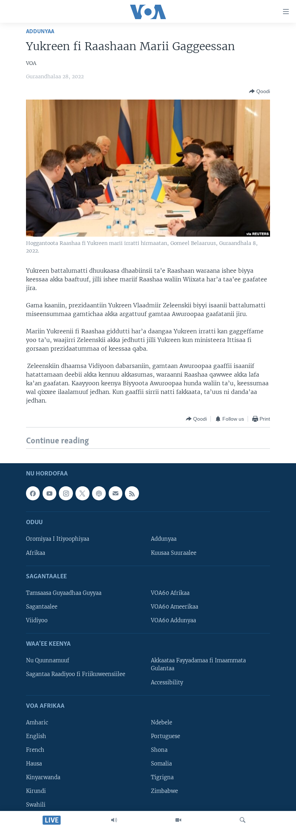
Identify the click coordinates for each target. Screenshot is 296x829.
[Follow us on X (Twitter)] (82, 493)
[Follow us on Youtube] (49, 493)
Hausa (34, 763)
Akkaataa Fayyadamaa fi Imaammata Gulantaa (198, 664)
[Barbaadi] (242, 820)
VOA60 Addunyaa (173, 620)
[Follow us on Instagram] (66, 493)
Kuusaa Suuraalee (173, 552)
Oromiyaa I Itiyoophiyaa (57, 539)
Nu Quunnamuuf (47, 660)
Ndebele (161, 722)
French (35, 750)
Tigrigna (162, 777)
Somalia (161, 763)
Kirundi (36, 791)
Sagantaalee (41, 607)
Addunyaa (40, 31)
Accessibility (167, 682)
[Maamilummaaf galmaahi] (115, 493)
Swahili (35, 805)
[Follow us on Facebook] (33, 493)
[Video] (178, 820)
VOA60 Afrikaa (170, 593)
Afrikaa (35, 552)
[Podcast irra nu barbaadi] (99, 493)
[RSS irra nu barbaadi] (132, 493)
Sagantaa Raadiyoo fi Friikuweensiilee (75, 674)
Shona (159, 750)
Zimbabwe (164, 791)
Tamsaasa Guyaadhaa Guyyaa (63, 593)
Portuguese (165, 736)
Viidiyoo (37, 620)
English (36, 736)
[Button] (259, 91)
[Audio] (114, 820)
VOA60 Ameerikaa (174, 607)
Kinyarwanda (43, 777)
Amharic (37, 722)
